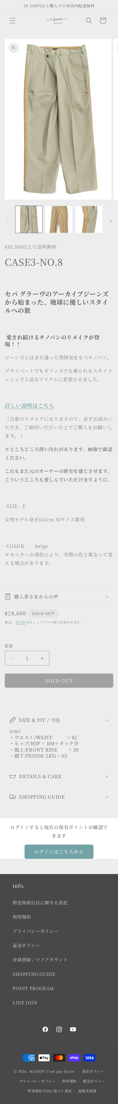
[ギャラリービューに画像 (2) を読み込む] (58, 219)
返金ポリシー (26, 945)
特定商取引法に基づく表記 (50, 1090)
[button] (13, 21)
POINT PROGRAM (33, 988)
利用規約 (22, 917)
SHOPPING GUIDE (34, 974)
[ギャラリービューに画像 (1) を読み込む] (28, 219)
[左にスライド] (7, 221)
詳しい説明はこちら (29, 405)
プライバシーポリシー (36, 931)
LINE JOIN (25, 1002)
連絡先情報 (87, 1090)
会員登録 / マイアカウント (40, 959)
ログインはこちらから (59, 851)
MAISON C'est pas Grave (52, 1071)
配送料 (21, 622)
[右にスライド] (111, 221)
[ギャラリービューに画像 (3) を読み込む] (89, 219)
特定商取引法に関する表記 (40, 902)
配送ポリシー (94, 1080)
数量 (9, 646)
